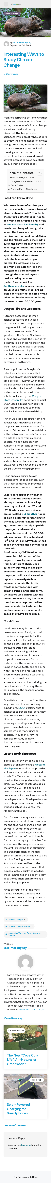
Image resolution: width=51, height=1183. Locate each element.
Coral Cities (16, 185)
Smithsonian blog (14, 286)
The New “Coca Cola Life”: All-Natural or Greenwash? (22, 1059)
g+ (42, 1009)
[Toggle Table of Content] (38, 173)
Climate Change (11, 13)
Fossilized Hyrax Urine (22, 177)
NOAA (21, 708)
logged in (26, 1144)
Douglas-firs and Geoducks (25, 181)
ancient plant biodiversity (23, 224)
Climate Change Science (20, 926)
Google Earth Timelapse (24, 189)
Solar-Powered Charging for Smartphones (18, 1108)
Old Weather (29, 514)
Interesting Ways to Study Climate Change (26, 934)
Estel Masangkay (22, 42)
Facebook (25, 1009)
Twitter (35, 1009)
